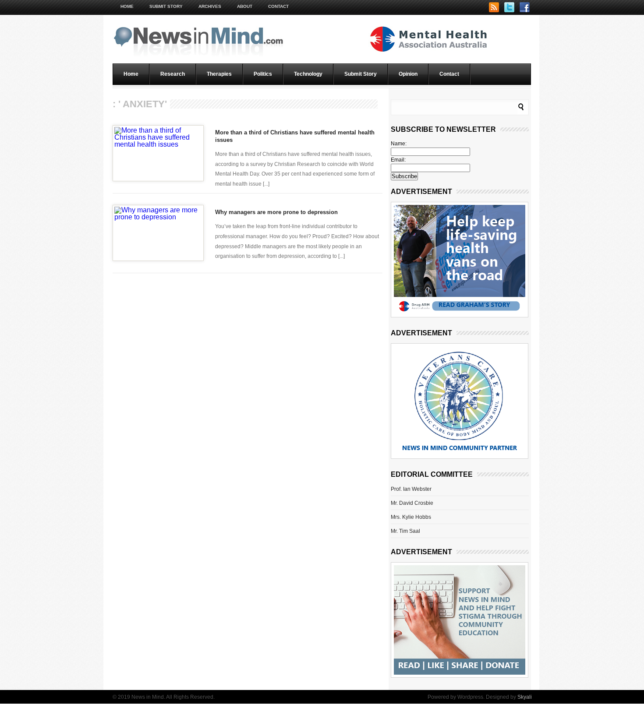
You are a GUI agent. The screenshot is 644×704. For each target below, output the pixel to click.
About (244, 6)
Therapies (219, 74)
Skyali (524, 697)
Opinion (408, 74)
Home (127, 6)
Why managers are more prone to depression (276, 212)
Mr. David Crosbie (412, 503)
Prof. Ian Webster (411, 489)
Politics (263, 74)
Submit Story (166, 6)
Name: (399, 144)
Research (172, 74)
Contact (278, 6)
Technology (308, 74)
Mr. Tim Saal (405, 531)
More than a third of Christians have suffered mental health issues (295, 136)
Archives (209, 6)
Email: (398, 160)
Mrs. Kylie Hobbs (411, 517)
